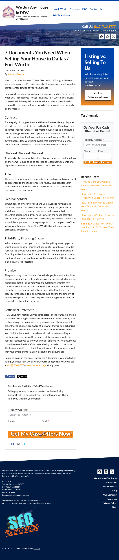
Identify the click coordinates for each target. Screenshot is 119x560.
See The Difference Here (98, 95)
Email (45, 421)
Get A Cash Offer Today (86, 30)
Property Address (18, 409)
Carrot (37, 548)
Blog (114, 507)
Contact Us (96, 9)
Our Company (108, 30)
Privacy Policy (110, 503)
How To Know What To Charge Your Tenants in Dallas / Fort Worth (97, 206)
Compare (75, 9)
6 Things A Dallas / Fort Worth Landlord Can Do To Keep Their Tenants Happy (97, 227)
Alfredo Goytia (16, 74)
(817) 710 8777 (105, 26)
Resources (112, 499)
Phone (11, 421)
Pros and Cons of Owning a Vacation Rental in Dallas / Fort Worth (97, 185)
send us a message (36, 365)
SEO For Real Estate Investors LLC (30, 500)
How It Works (60, 9)
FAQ (84, 9)
